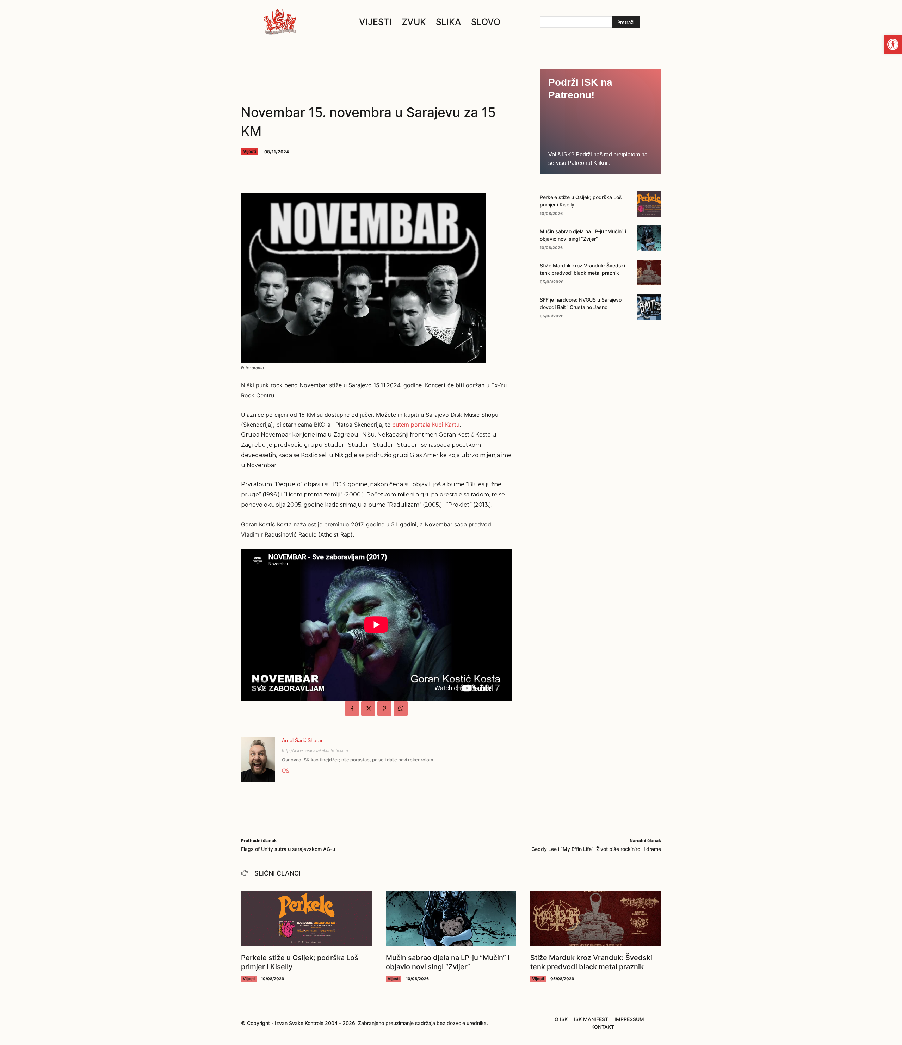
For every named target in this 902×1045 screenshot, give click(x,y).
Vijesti (249, 151)
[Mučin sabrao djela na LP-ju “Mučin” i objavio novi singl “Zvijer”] (649, 238)
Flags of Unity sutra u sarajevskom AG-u (288, 849)
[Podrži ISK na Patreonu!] (600, 121)
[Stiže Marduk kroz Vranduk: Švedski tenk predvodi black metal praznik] (649, 272)
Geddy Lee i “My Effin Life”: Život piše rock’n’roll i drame (596, 849)
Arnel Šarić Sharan (303, 740)
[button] (893, 44)
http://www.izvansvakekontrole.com (315, 750)
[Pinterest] (384, 708)
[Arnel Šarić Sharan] (258, 759)
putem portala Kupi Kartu (425, 424)
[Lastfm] (285, 769)
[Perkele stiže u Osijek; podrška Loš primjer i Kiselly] (649, 204)
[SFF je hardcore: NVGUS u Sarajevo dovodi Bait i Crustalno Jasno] (649, 307)
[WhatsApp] (401, 708)
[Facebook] (352, 708)
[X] (368, 708)
